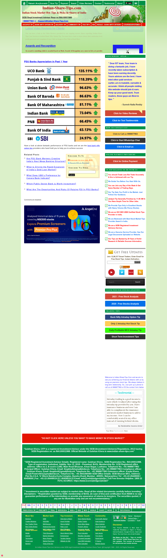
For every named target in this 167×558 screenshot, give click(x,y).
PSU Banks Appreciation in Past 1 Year (46, 61)
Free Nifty (42, 510)
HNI (93, 24)
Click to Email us (125, 147)
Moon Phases (47, 538)
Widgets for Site (65, 541)
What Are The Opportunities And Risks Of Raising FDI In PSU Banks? (62, 189)
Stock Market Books (84, 519)
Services (62, 510)
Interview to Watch (66, 519)
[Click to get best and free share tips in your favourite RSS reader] (125, 518)
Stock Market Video (66, 533)
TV (116, 510)
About (120, 3)
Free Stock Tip (29, 510)
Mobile (27, 533)
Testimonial (109, 3)
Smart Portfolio (65, 521)
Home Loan (29, 541)
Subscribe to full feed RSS (81, 160)
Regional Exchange (49, 526)
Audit (138, 520)
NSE (71, 510)
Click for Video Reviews (125, 113)
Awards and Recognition (40, 28)
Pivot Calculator (83, 533)
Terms (130, 516)
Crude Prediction (100, 526)
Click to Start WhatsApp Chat (125, 140)
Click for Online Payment (125, 161)
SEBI (44, 519)
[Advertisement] (125, 357)
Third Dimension (48, 533)
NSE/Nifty (46, 521)
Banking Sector (100, 543)
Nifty (29, 505)
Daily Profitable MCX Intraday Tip (125, 330)
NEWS (109, 510)
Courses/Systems (131, 24)
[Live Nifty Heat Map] (121, 518)
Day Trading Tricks (31, 524)
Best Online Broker (31, 526)
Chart (102, 510)
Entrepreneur (64, 536)
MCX (85, 510)
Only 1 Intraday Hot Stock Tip (125, 324)
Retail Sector (99, 538)
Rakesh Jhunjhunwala (37, 3)
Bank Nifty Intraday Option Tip (125, 317)
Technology (29, 538)
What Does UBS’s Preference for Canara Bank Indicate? (43, 176)
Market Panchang (48, 541)
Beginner (28, 519)
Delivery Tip (60, 24)
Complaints (131, 520)
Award (73, 3)
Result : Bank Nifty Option (108, 24)
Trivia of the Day (48, 543)
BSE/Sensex (47, 524)
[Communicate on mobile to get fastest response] (114, 518)
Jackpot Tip (27, 24)
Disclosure (137, 516)
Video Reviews (85, 3)
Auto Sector (99, 533)
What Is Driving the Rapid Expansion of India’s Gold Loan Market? (45, 168)
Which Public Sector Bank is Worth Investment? (51, 183)
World (93, 510)
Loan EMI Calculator (84, 541)
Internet (27, 536)
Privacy (123, 516)
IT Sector (98, 541)
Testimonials (119, 431)
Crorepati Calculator (84, 538)
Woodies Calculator (84, 536)
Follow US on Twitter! (79, 163)
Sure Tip (54, 3)
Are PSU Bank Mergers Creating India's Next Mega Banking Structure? (46, 160)
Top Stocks (125, 510)
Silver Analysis (100, 524)
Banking (28, 543)
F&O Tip (86, 24)
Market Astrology (48, 536)
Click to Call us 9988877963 (125, 134)
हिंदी (136, 3)
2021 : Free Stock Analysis (125, 296)
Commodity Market (101, 519)
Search (137, 282)
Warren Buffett (65, 524)
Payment (64, 3)
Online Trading (82, 521)
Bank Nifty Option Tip (44, 24)
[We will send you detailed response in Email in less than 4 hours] (117, 518)
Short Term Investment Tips (125, 337)
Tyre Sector (99, 536)
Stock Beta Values (83, 524)
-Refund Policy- (133, 518)
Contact (98, 3)
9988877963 (28, 20)
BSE (79, 510)
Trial (52, 510)
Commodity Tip (74, 24)
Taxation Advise (65, 538)
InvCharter (116, 516)
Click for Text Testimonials (125, 120)
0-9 (143, 505)
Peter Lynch (64, 526)
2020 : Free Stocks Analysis (125, 303)
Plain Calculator (83, 543)
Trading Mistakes (30, 521)
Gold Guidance (100, 521)
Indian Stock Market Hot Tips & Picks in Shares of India (54, 12)
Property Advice (83, 526)
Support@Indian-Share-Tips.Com (53, 20)
